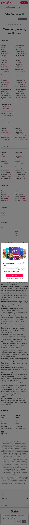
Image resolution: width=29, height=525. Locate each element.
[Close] (26, 245)
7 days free (14, 275)
